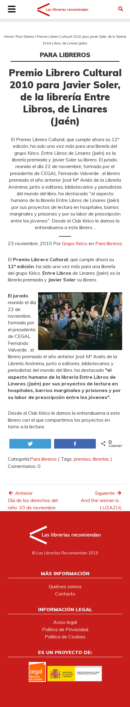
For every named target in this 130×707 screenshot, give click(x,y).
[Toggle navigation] (11, 10)
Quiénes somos (65, 586)
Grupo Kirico (74, 243)
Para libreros (25, 36)
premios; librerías (91, 459)
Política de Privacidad (65, 629)
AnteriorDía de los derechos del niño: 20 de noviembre (33, 500)
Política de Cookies (65, 637)
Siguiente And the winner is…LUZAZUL (101, 500)
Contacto (65, 594)
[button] (121, 8)
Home (8, 36)
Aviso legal (65, 622)
